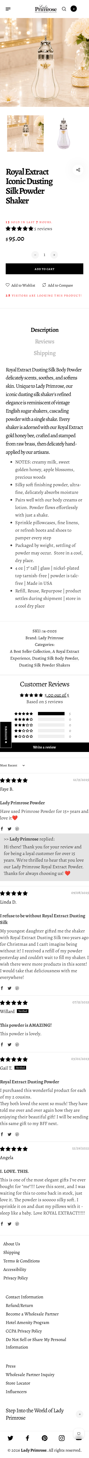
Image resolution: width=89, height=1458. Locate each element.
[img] (14, 780)
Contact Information (24, 1297)
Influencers (16, 1392)
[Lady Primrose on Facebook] (27, 1438)
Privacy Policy (15, 1278)
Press (11, 1366)
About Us (11, 1244)
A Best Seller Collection (30, 651)
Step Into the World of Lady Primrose (35, 1414)
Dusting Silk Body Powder (55, 658)
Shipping (45, 353)
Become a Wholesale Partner (32, 1314)
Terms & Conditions (21, 1261)
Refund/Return (19, 1305)
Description (45, 330)
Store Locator (18, 1383)
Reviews (44, 341)
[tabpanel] (44, 62)
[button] (20, 228)
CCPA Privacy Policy (24, 1331)
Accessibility (14, 1269)
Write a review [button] (44, 747)
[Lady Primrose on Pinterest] (44, 1438)
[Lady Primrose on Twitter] (10, 1438)
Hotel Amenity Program (27, 1322)
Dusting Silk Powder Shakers (44, 665)
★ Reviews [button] (6, 734)
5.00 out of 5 (57, 695)
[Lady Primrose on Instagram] (62, 1438)
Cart (74, 9)
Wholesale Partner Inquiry (30, 1375)
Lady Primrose (51, 638)
